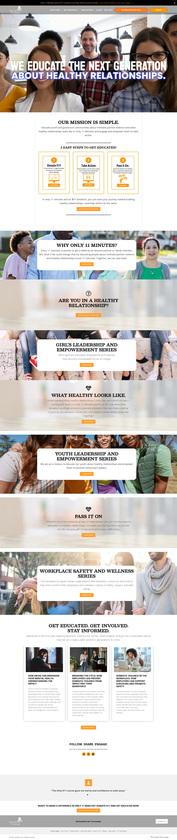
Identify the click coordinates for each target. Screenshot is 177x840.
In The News (122, 831)
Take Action (74, 831)
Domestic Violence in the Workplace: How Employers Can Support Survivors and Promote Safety (131, 681)
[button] (175, 3)
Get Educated (86, 831)
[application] (88, 62)
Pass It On (97, 831)
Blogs (105, 831)
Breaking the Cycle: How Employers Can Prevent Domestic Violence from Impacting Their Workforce (87, 681)
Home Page (54, 831)
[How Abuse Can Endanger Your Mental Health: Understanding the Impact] (44, 659)
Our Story (64, 831)
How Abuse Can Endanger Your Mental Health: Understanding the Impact (43, 679)
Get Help (112, 831)
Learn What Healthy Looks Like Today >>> (116, 2)
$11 (74, 199)
